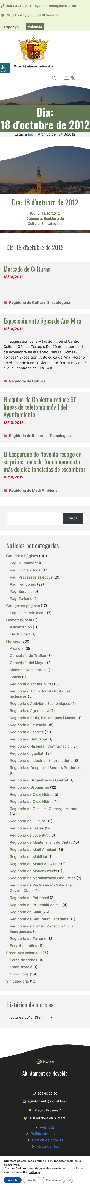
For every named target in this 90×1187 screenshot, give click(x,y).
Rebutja (31, 1180)
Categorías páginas (23, 606)
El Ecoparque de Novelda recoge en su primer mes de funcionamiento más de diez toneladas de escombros (45, 461)
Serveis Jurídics (23, 946)
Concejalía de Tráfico (28, 656)
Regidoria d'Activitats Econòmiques (40, 703)
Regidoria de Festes (27, 828)
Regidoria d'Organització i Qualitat (39, 780)
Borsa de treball (23, 960)
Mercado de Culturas (27, 269)
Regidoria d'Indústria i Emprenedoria (41, 760)
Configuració (53, 1180)
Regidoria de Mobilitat (28, 857)
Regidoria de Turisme (28, 938)
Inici (31, 134)
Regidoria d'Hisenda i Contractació (39, 746)
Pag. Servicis (21, 591)
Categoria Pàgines (22, 556)
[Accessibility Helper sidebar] (5, 68)
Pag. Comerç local (25, 570)
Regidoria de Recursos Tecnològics (40, 436)
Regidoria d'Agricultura (29, 711)
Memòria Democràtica (29, 670)
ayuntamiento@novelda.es (55, 6)
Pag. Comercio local (27, 613)
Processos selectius (23, 953)
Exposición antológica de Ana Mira (42, 320)
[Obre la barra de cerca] (54, 77)
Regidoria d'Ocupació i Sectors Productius (46, 768)
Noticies (13, 641)
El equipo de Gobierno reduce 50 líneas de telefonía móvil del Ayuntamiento (40, 407)
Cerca (72, 518)
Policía (15, 677)
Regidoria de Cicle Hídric (31, 794)
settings (34, 1172)
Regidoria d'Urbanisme (29, 787)
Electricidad (20, 634)
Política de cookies (47, 1140)
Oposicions (19, 974)
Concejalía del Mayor (28, 663)
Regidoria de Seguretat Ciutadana (39, 919)
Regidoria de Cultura (27, 302)
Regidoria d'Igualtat (26, 753)
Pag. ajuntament (24, 563)
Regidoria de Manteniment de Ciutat (41, 842)
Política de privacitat (48, 1133)
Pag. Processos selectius (31, 577)
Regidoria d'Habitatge (28, 739)
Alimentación (21, 627)
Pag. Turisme (21, 599)
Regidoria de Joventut (29, 835)
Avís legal (48, 1127)
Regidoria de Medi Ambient (33, 490)
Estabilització (21, 967)
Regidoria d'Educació (28, 725)
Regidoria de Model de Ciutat (35, 864)
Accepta (12, 1180)
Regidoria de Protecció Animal (36, 905)
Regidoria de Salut (25, 912)
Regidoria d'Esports (27, 732)
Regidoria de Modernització (33, 871)
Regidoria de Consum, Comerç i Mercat (43, 809)
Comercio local (19, 620)
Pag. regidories (23, 584)
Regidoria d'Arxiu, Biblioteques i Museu (43, 718)
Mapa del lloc (48, 1146)
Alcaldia (16, 648)
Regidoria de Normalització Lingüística (43, 878)
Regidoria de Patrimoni (29, 898)
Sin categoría (51, 223)
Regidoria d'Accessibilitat (31, 684)
